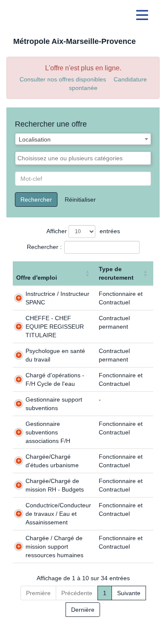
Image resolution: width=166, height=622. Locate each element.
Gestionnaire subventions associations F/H (48, 432)
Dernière (82, 609)
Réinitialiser (80, 199)
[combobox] (83, 139)
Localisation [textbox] (35, 139)
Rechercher (36, 199)
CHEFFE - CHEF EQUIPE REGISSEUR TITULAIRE (55, 326)
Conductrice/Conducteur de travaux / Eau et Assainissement (58, 514)
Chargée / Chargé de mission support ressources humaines (54, 546)
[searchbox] (83, 158)
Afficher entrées (83, 231)
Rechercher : (44, 246)
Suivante (128, 593)
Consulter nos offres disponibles (63, 79)
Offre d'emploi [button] (36, 277)
